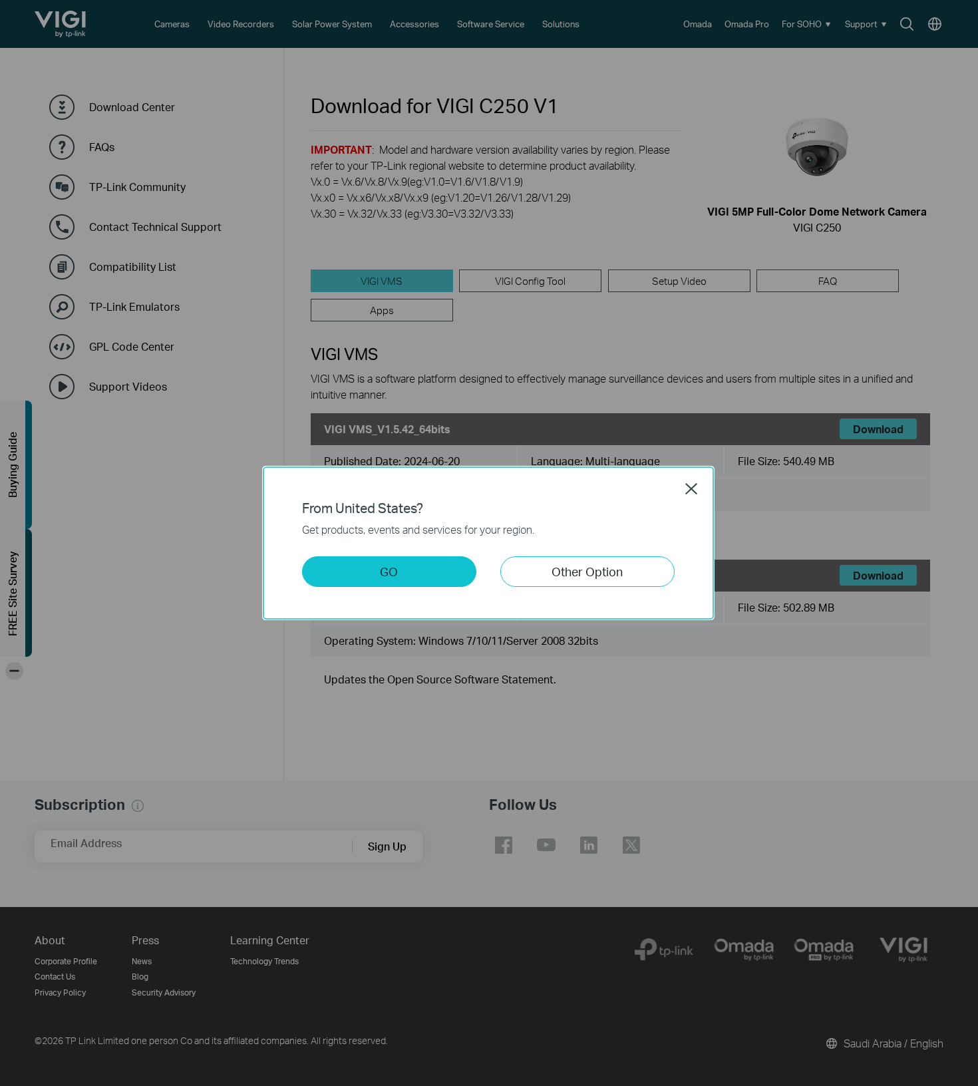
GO (389, 571)
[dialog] (489, 543)
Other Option (587, 571)
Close (691, 488)
